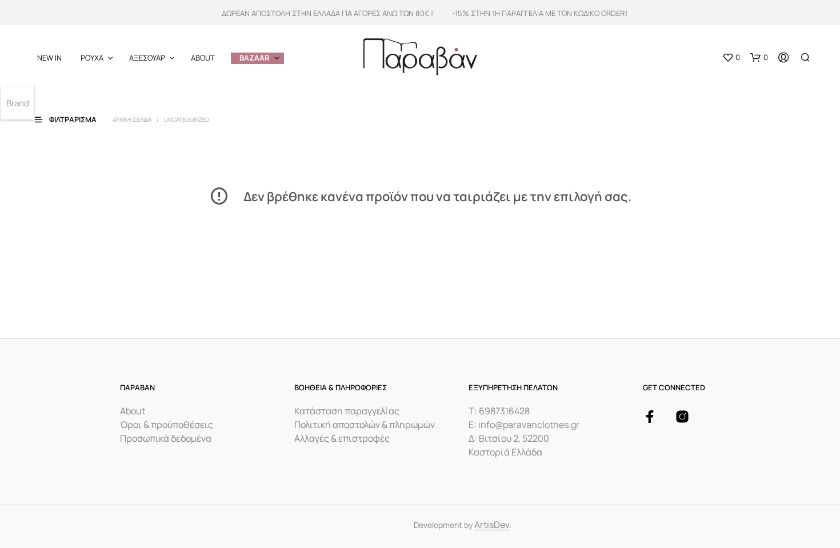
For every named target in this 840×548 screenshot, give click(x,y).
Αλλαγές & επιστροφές (342, 438)
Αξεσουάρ (147, 58)
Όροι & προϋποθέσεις (166, 424)
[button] (731, 57)
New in (49, 58)
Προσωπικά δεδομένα (165, 438)
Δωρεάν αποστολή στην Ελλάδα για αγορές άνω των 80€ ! (327, 13)
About (203, 58)
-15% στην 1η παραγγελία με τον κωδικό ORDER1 (539, 13)
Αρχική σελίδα (132, 119)
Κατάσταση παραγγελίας (346, 411)
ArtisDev (492, 525)
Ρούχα (92, 58)
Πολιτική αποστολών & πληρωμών (364, 424)
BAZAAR (254, 58)
